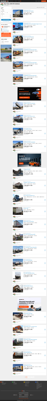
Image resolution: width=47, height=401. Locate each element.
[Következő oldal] (33, 377)
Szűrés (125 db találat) (6, 19)
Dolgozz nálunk (26, 398)
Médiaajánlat (38, 387)
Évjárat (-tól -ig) (2, 11)
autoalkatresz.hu (25, 400)
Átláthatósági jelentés (39, 386)
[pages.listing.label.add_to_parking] (45, 14)
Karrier (37, 388)
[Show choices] (45, 7)
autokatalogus (28, 400)
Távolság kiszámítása (28, 61)
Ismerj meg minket (21, 398)
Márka (1, 8)
